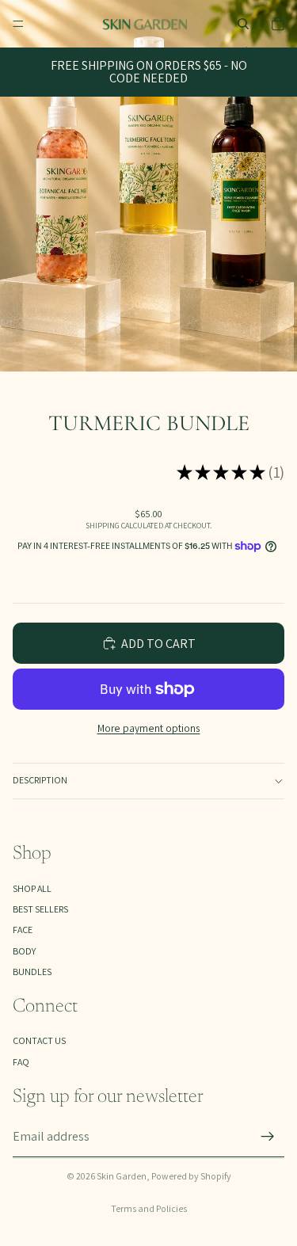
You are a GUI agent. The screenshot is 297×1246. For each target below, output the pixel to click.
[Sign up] (267, 1136)
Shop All (32, 888)
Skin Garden (122, 1176)
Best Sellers (40, 909)
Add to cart (158, 643)
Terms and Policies (149, 1208)
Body (24, 951)
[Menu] (18, 24)
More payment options (148, 728)
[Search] (243, 23)
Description (40, 780)
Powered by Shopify (191, 1176)
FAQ (21, 1062)
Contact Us (39, 1040)
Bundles (32, 971)
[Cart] (278, 23)
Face (22, 929)
